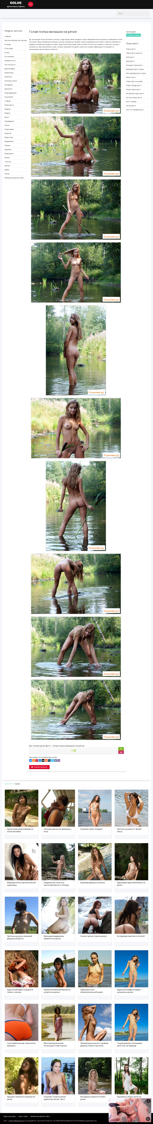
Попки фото (9, 105)
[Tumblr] (55, 760)
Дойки (6, 170)
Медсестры (8, 137)
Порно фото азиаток (134, 53)
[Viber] (58, 760)
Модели (7, 109)
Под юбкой (8, 97)
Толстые (7, 162)
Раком (6, 174)
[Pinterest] (36, 760)
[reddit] (46, 760)
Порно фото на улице (134, 81)
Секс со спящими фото (135, 110)
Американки (9, 141)
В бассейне (8, 48)
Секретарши (9, 129)
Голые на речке (133, 35)
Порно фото (131, 49)
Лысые (6, 125)
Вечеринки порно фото (135, 93)
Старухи (7, 101)
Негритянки (8, 73)
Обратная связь (9, 1116)
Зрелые (7, 166)
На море (7, 44)
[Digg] (43, 760)
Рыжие (7, 157)
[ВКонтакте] (30, 760)
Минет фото (131, 77)
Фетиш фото (131, 105)
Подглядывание (10, 93)
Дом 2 (6, 117)
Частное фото (9, 65)
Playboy (7, 113)
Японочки (8, 77)
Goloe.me (19, 4)
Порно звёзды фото (133, 85)
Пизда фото (9, 153)
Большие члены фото (134, 65)
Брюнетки (8, 89)
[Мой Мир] (40, 760)
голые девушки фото (17, 1121)
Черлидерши (9, 121)
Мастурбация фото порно (136, 73)
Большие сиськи (10, 81)
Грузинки (7, 149)
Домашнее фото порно (135, 69)
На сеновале (9, 56)
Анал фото (130, 57)
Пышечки (7, 133)
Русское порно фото (134, 97)
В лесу (6, 52)
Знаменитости (9, 60)
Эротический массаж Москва (15, 40)
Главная (7, 36)
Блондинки (8, 85)
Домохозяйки (9, 69)
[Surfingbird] (52, 760)
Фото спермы (131, 101)
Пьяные (7, 145)
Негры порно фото (133, 89)
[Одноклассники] (33, 760)
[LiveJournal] (49, 760)
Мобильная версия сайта (14, 178)
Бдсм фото (130, 61)
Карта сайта (23, 1116)
